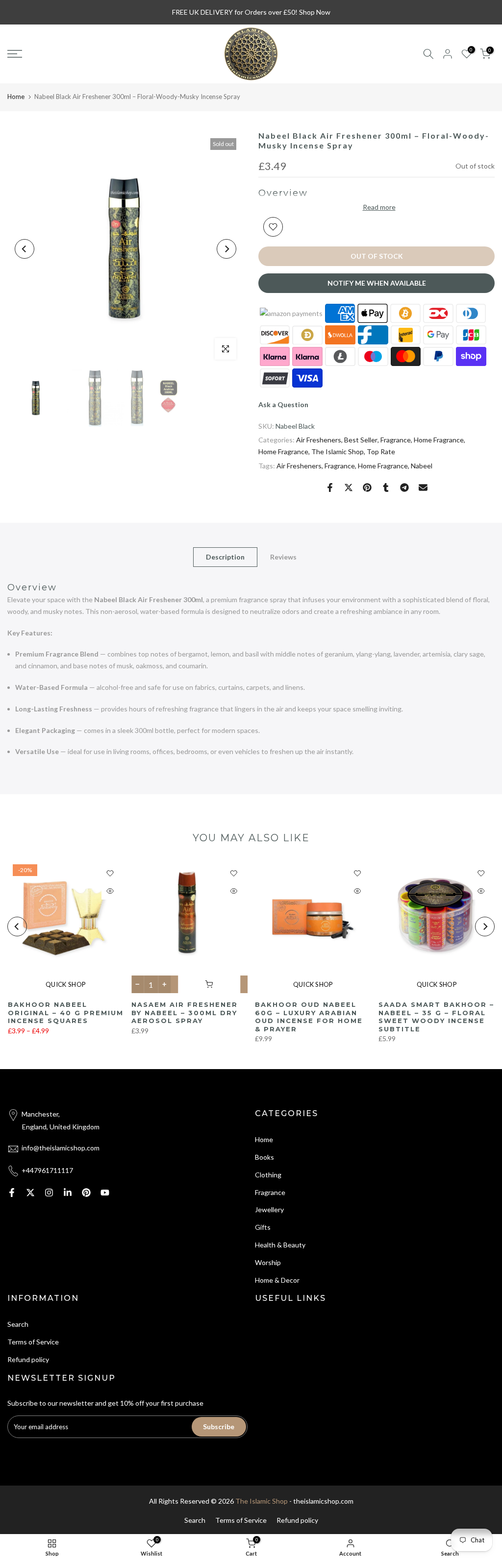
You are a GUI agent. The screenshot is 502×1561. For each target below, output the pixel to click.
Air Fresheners (318, 440)
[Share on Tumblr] (385, 487)
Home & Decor (277, 1280)
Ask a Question (283, 404)
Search (17, 1324)
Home (16, 96)
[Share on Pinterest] (367, 487)
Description (225, 556)
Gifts (263, 1227)
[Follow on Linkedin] (67, 1192)
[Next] (226, 249)
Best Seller (360, 440)
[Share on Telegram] (404, 487)
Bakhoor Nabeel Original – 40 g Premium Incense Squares (65, 1012)
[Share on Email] (423, 487)
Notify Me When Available (376, 283)
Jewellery (269, 1209)
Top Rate (381, 451)
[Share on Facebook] (330, 487)
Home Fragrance (439, 440)
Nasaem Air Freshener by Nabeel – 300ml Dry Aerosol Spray (184, 1012)
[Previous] (24, 249)
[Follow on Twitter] (30, 1192)
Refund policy (28, 1359)
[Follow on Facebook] (11, 1192)
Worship (268, 1262)
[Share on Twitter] (348, 487)
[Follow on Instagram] (49, 1192)
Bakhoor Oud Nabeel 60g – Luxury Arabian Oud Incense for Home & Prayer (309, 1016)
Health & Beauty (280, 1245)
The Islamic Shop (337, 451)
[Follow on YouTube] (104, 1192)
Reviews (283, 556)
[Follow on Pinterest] (86, 1192)
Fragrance (395, 440)
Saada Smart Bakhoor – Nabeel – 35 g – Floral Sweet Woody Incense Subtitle (436, 1016)
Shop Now (314, 12)
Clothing (268, 1175)
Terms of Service (33, 1342)
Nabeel (421, 466)
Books (264, 1157)
